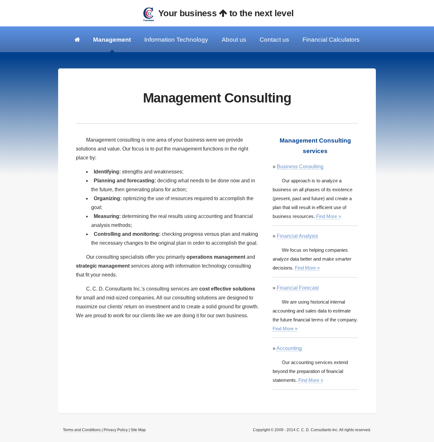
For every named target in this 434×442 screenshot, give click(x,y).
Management (112, 39)
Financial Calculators (331, 39)
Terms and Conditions (82, 430)
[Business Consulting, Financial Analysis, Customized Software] (77, 39)
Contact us (274, 39)
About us (234, 39)
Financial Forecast (298, 288)
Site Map (138, 430)
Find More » (328, 216)
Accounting (289, 348)
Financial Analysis (297, 236)
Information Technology (176, 39)
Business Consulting (300, 166)
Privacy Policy (116, 430)
